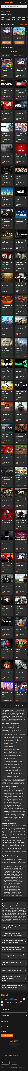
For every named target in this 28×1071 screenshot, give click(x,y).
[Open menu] (3, 2)
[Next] (22, 705)
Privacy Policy (4, 1055)
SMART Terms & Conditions (17, 1058)
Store (5, 11)
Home (2, 11)
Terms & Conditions (5, 1058)
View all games (23, 24)
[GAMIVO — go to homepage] (9, 2)
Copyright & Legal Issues (13, 1055)
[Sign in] (21, 2)
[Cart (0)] (25, 2)
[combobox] (14, 6)
